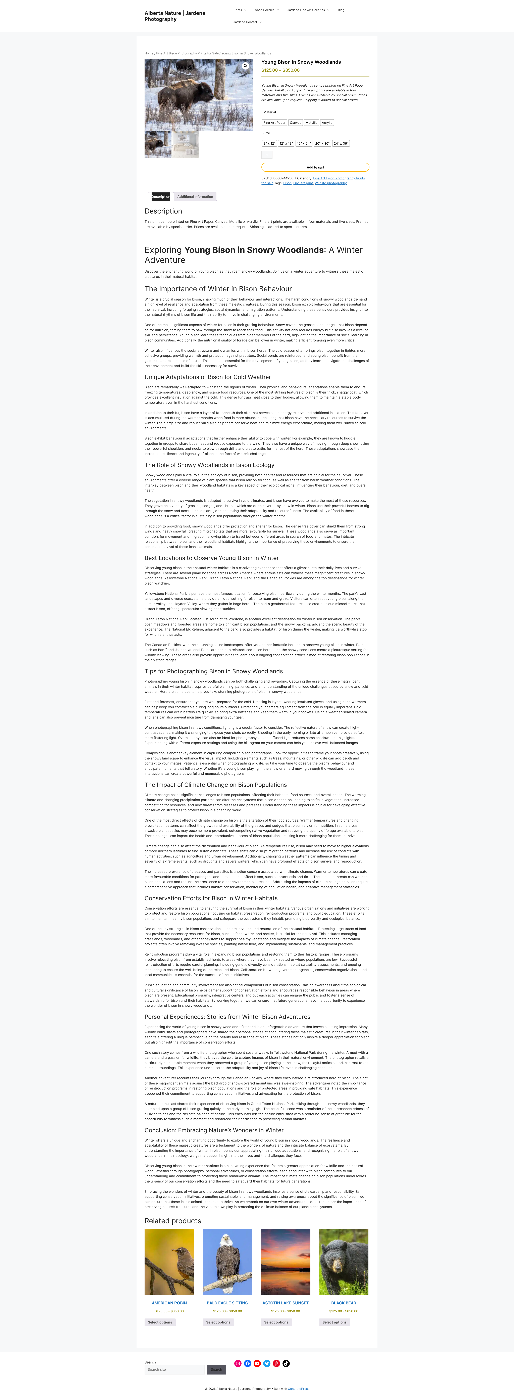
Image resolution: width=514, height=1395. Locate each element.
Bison (287, 183)
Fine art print (303, 183)
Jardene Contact (245, 22)
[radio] (274, 123)
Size (266, 133)
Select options (160, 1322)
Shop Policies (264, 10)
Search (150, 1362)
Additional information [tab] (195, 197)
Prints (238, 10)
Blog (341, 10)
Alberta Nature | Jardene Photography (175, 16)
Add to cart (315, 167)
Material (269, 112)
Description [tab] (161, 197)
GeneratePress (298, 1389)
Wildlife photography (331, 183)
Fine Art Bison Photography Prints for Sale (187, 53)
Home (149, 53)
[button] (245, 65)
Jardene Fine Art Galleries (306, 10)
